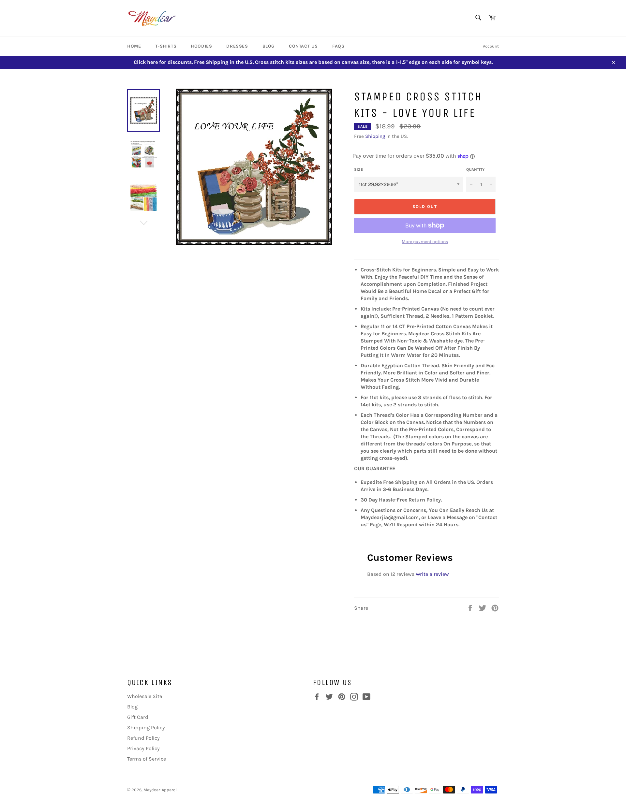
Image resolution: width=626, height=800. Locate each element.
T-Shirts (165, 46)
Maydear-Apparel (160, 789)
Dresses (237, 46)
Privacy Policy (143, 748)
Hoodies (201, 46)
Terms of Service (146, 759)
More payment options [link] (425, 241)
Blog (268, 46)
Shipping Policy (146, 727)
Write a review (432, 574)
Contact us (303, 46)
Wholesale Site (144, 696)
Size (358, 169)
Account (491, 46)
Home (134, 46)
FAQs (338, 46)
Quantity (475, 169)
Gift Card (137, 717)
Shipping (375, 136)
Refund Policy (143, 738)
